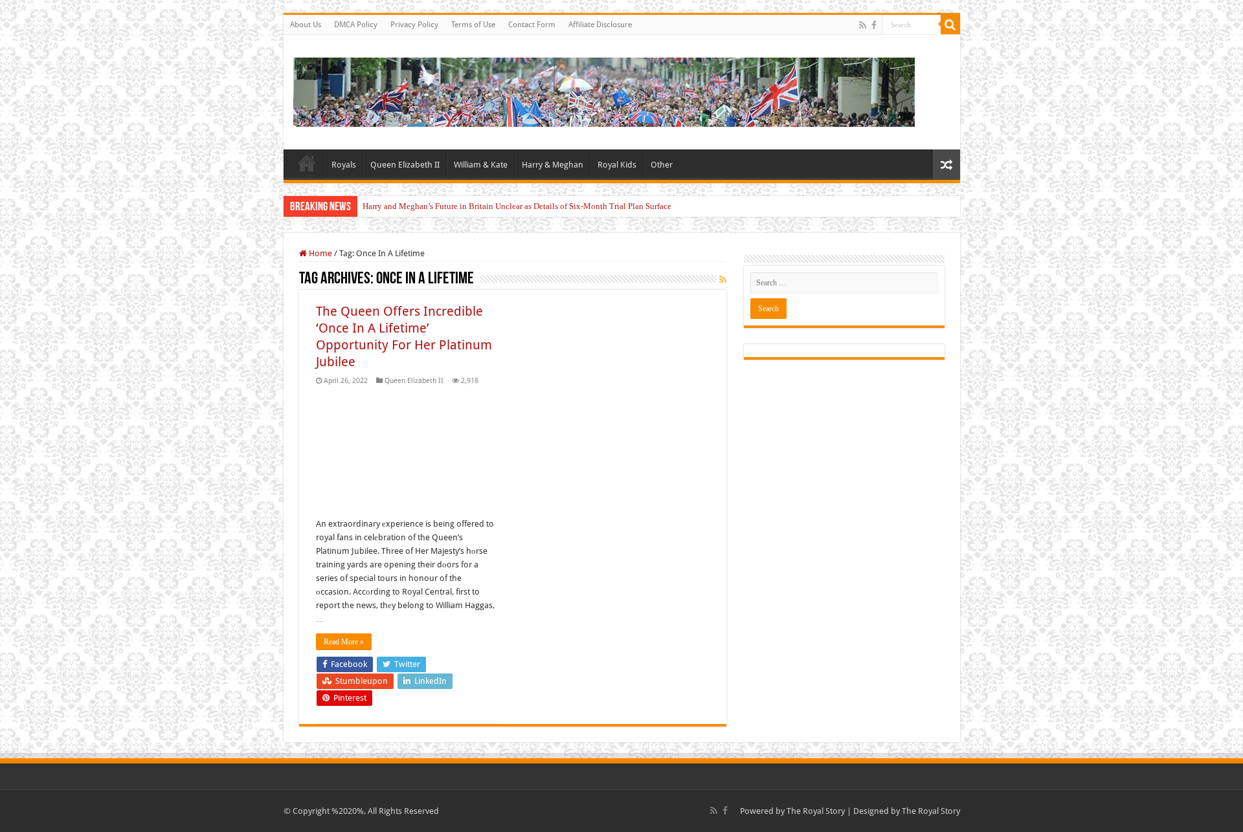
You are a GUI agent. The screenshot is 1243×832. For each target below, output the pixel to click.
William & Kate (481, 165)
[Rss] (863, 25)
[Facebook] (874, 25)
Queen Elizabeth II (405, 165)
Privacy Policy (414, 24)
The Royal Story (816, 811)
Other (662, 165)
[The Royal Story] (604, 89)
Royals (343, 165)
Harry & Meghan (552, 165)
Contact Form (531, 24)
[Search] (950, 24)
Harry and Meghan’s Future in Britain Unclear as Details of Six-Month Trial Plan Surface (517, 206)
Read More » (344, 641)
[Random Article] (946, 164)
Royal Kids (617, 165)
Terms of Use (473, 24)
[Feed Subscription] (722, 279)
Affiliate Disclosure (600, 24)
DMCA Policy (355, 24)
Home (307, 163)
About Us (305, 24)
